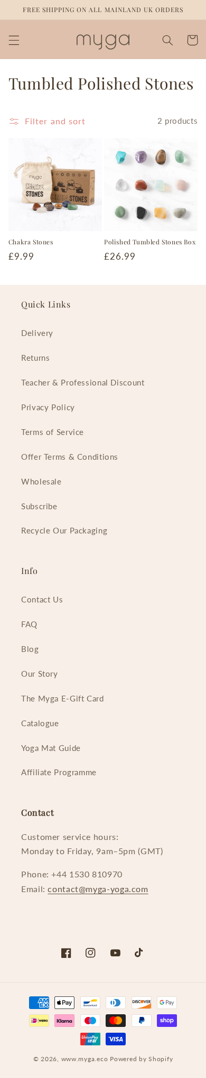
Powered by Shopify (141, 1058)
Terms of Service (52, 432)
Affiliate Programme (59, 772)
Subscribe (39, 506)
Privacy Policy (48, 407)
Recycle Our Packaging (64, 530)
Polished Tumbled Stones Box (149, 242)
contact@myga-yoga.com (98, 889)
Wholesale (41, 481)
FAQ (29, 624)
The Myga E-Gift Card (62, 698)
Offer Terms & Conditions (69, 456)
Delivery (37, 333)
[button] (14, 40)
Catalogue (40, 723)
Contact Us (42, 599)
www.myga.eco (84, 1058)
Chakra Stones (30, 242)
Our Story (39, 673)
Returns (35, 357)
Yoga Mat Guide (51, 748)
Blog (30, 649)
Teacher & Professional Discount (83, 382)
